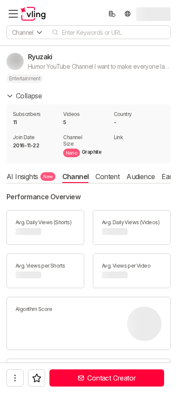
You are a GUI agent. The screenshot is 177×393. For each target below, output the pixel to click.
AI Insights (29, 176)
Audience (140, 176)
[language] (127, 14)
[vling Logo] (33, 14)
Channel (75, 176)
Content (107, 176)
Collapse (29, 95)
